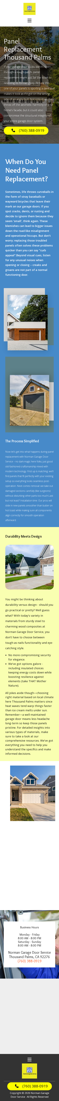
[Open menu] (29, 20)
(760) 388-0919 (31, 130)
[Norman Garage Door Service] (29, 1071)
